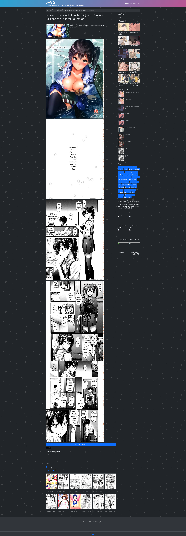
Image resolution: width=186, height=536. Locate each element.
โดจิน (133, 192)
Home (86, 522)
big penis (121, 169)
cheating (131, 169)
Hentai (134, 3)
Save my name (51, 467)
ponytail (136, 182)
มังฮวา (129, 192)
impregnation (135, 174)
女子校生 (121, 197)
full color (136, 172)
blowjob (126, 169)
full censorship (128, 172)
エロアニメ (121, 194)
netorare (127, 182)
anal (124, 166)
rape (120, 184)
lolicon (129, 177)
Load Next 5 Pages (81, 444)
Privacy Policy (99, 522)
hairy (129, 174)
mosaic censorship (123, 179)
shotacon (134, 184)
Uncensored (132, 189)
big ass (128, 166)
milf (138, 177)
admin (63, 21)
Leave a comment (71, 21)
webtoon (121, 192)
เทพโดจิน (51, 2)
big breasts (134, 166)
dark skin (137, 169)
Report (92, 522)
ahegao (120, 166)
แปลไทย (126, 3)
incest (120, 177)
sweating (121, 189)
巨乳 (125, 197)
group (125, 174)
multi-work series (132, 179)
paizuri (131, 182)
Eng (131, 3)
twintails (126, 189)
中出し (132, 194)
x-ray (125, 192)
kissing (124, 177)
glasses (120, 174)
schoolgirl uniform (126, 184)
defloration (121, 172)
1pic (138, 3)
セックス (127, 194)
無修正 (129, 197)
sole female (121, 187)
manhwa (134, 177)
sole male (127, 187)
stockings (133, 187)
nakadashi (121, 182)
